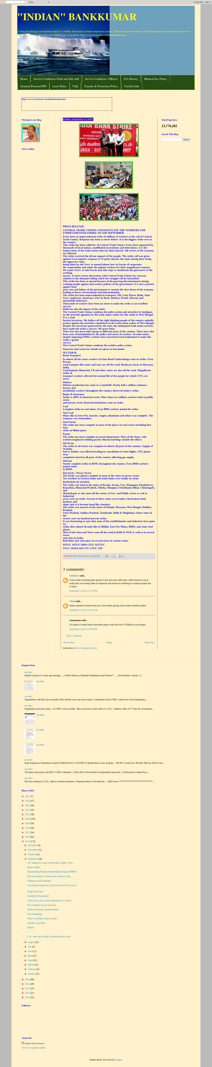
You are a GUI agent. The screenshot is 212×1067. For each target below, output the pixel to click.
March (31, 964)
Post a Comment (73, 636)
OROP (30, 927)
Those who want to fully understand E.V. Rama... (50, 900)
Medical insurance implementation (43, 909)
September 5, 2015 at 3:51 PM (83, 591)
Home (23, 79)
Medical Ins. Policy (155, 79)
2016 (27, 837)
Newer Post (69, 642)
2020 (27, 819)
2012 (27, 988)
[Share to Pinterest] (122, 556)
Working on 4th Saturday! (39, 881)
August (31, 942)
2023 (27, 805)
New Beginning (34, 914)
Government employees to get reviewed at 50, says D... (52, 885)
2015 (27, 841)
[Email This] (111, 556)
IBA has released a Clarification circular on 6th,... (49, 876)
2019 (27, 823)
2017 (27, 832)
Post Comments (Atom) (86, 648)
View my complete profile (33, 1047)
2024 (27, 801)
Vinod (72, 601)
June (30, 951)
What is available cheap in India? (42, 918)
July (30, 946)
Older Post (149, 642)
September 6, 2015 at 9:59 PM (83, 629)
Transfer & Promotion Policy (101, 86)
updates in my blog (36, 923)
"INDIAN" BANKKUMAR (77, 16)
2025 (27, 796)
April (30, 960)
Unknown (74, 575)
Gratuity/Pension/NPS (33, 86)
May (30, 956)
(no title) (28, 672)
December (33, 845)
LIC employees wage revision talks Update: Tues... (50, 863)
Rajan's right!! (33, 867)
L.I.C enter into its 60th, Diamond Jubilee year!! (49, 936)
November (33, 850)
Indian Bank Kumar (35, 1043)
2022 (27, 810)
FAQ (75, 86)
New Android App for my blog (41, 905)
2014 (27, 979)
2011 (27, 993)
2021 (27, 814)
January (31, 974)
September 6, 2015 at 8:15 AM (83, 610)
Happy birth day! (35, 891)
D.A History (131, 79)
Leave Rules (59, 86)
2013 (27, 984)
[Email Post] (106, 556)
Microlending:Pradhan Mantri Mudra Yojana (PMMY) (52, 871)
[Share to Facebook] (120, 556)
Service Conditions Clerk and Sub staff (56, 79)
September (33, 859)
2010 (27, 997)
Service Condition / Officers (101, 79)
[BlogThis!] (114, 556)
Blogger (118, 1059)
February (32, 969)
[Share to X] (117, 556)
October (32, 854)
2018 (27, 828)
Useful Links (131, 86)
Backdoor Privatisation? (38, 896)
